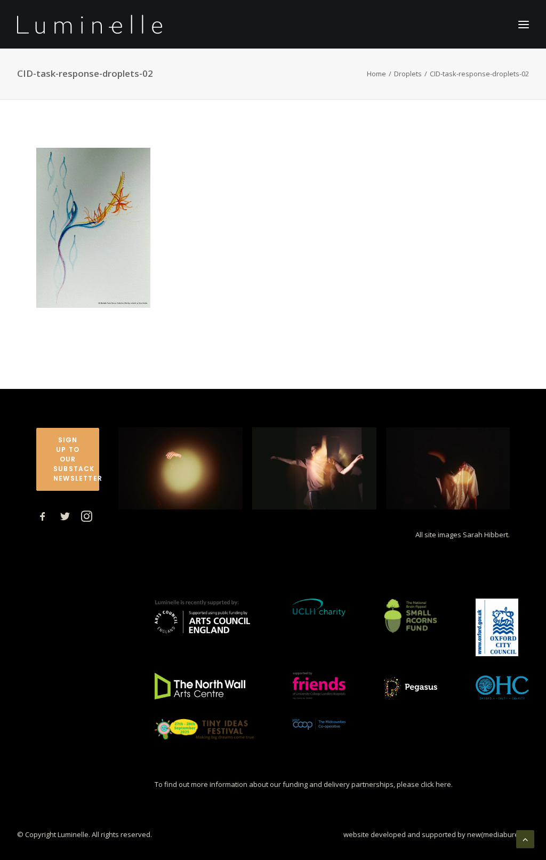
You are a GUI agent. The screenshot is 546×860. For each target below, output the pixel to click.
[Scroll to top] (525, 838)
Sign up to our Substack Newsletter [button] (76, 459)
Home (376, 73)
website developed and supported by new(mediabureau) (436, 834)
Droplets (408, 73)
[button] (42, 518)
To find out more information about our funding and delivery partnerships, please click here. (304, 784)
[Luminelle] (90, 24)
